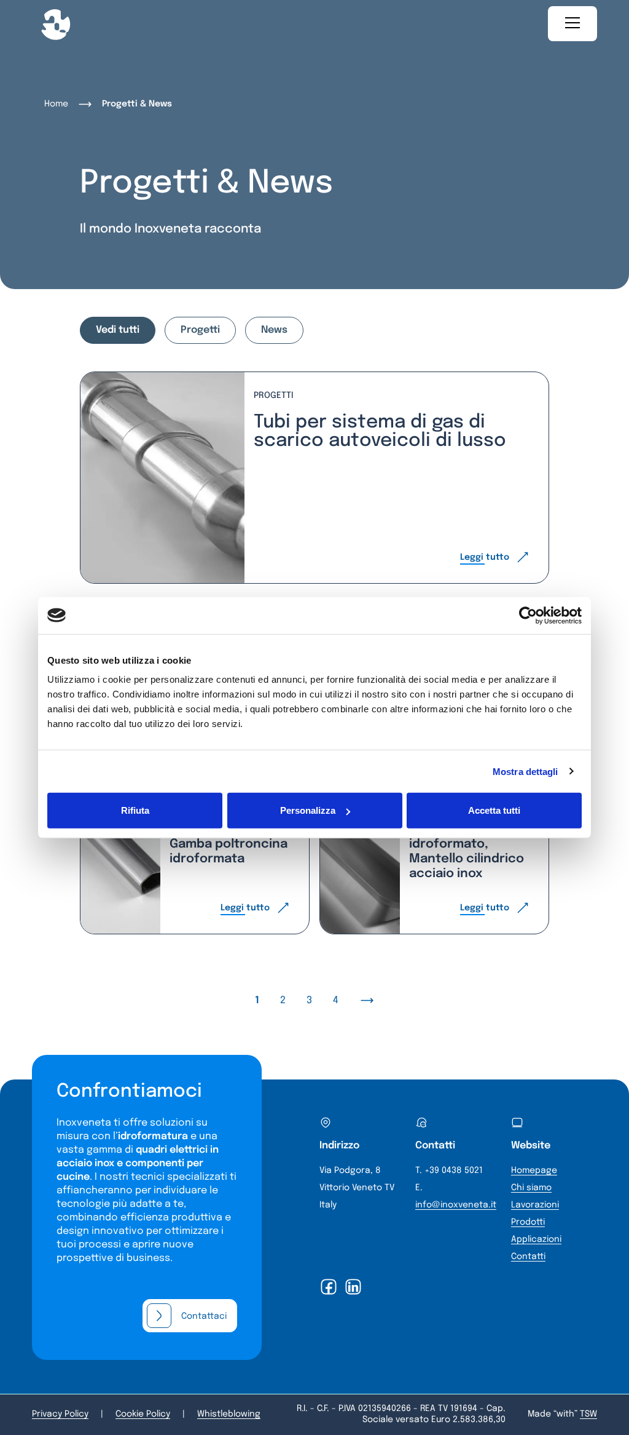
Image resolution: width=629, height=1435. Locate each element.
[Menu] (572, 23)
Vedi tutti (117, 330)
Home (56, 104)
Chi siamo (531, 1187)
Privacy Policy (60, 1414)
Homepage (534, 1170)
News (274, 330)
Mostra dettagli (525, 771)
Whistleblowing (228, 1414)
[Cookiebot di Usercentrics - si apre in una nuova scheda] (528, 615)
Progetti (200, 330)
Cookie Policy (142, 1414)
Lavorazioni (535, 1205)
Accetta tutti (494, 810)
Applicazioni (536, 1239)
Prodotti (528, 1222)
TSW (588, 1414)
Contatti (528, 1256)
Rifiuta (135, 810)
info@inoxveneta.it (455, 1205)
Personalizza (307, 810)
